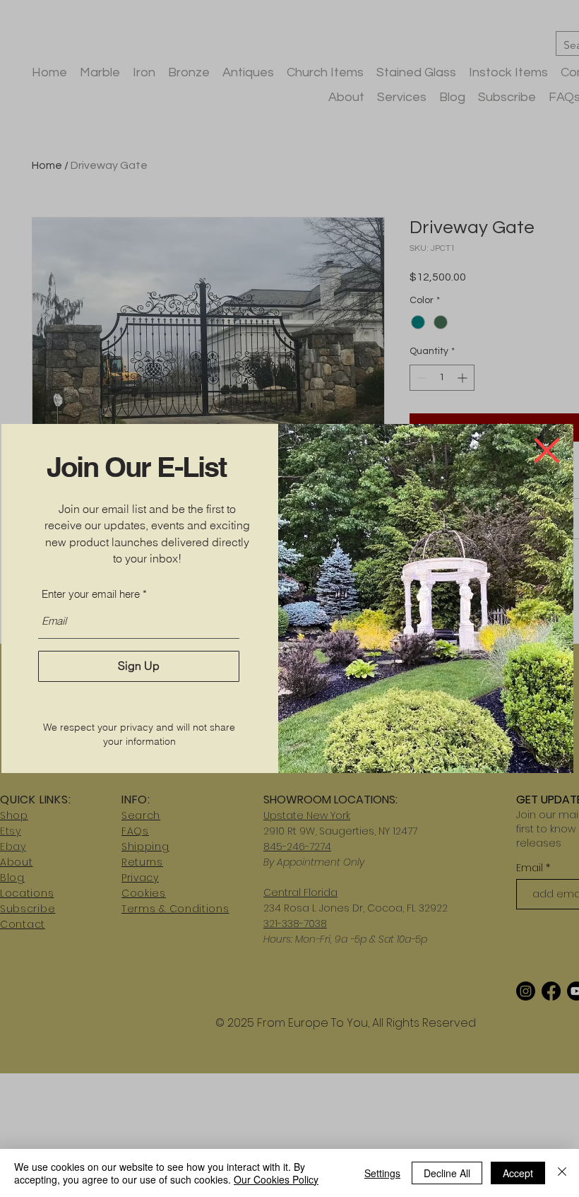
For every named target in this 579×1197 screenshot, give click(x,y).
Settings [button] (382, 1173)
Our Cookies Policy (276, 1179)
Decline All (447, 1173)
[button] (547, 450)
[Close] (562, 1173)
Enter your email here (91, 594)
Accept (518, 1173)
